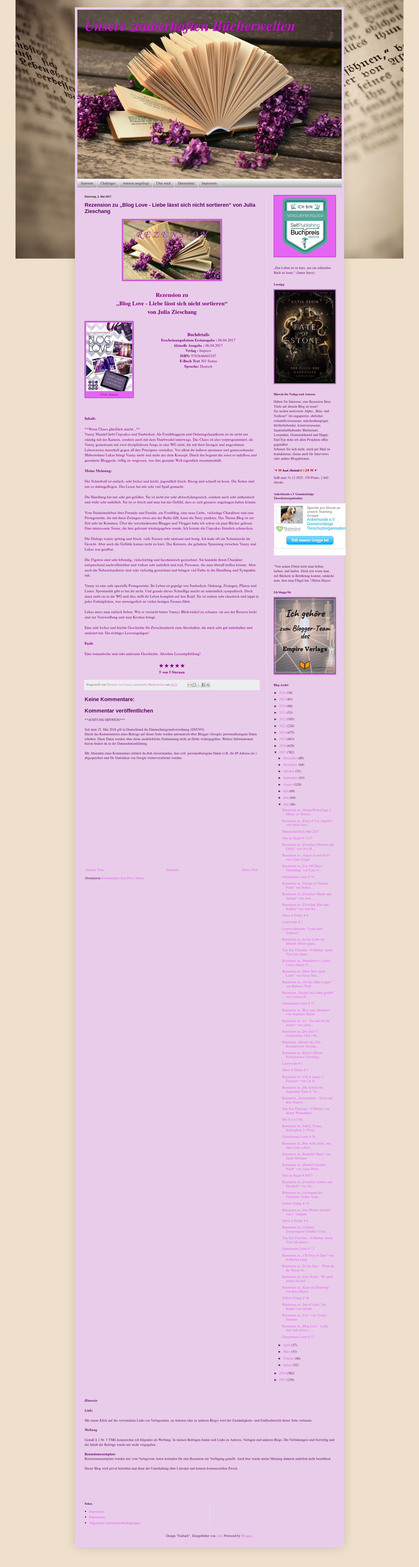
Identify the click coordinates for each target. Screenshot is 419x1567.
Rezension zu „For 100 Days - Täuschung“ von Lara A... (302, 867)
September (291, 777)
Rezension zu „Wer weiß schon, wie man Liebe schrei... (306, 1145)
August (288, 784)
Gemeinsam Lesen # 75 (298, 1003)
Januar (288, 1364)
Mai (286, 804)
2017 (283, 752)
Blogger (246, 1535)
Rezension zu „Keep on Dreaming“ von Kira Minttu (306, 1289)
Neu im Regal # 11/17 (297, 838)
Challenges (108, 183)
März (287, 1351)
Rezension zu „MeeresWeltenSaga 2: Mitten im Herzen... (307, 811)
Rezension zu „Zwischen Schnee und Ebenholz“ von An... (307, 1183)
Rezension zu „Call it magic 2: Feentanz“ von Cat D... (303, 1078)
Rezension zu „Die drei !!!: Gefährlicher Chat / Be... (301, 1033)
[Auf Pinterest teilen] (208, 684)
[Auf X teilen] (198, 684)
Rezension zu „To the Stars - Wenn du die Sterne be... (308, 1268)
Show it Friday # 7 (295, 1070)
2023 (283, 712)
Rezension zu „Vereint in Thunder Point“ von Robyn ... (305, 885)
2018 (283, 745)
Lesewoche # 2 (292, 921)
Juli (286, 791)
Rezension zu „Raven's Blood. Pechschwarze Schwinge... (302, 1054)
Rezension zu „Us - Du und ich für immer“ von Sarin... (306, 1022)
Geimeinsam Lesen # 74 (298, 1136)
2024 (283, 706)
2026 (283, 692)
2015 (283, 1379)
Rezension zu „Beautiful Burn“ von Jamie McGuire (306, 1156)
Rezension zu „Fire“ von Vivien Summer (304, 1317)
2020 (283, 732)
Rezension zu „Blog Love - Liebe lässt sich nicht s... (305, 1328)
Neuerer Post (95, 869)
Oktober (289, 771)
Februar (289, 1358)
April (287, 1345)
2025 (283, 699)
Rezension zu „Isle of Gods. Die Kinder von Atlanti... (304, 1306)
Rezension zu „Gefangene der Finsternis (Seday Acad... (302, 1194)
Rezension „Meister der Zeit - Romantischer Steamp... (302, 1044)
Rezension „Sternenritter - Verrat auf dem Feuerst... (307, 1100)
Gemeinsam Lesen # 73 (298, 1248)
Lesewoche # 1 (292, 1063)
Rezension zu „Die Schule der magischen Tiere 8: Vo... (302, 1089)
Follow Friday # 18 (295, 1298)
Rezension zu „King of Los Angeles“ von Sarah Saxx (307, 822)
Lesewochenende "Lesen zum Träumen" (302, 930)
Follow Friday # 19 (295, 1203)
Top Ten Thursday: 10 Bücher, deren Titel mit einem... (307, 952)
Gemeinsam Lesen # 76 (298, 876)
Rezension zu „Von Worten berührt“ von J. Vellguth (306, 1212)
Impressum (209, 183)
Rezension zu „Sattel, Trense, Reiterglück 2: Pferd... (302, 1128)
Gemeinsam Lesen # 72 (298, 1336)
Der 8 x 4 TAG (292, 1119)
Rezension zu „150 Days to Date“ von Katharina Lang (308, 1257)
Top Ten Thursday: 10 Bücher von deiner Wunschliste (306, 1110)
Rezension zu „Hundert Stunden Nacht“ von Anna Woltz (304, 1166)
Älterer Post (250, 869)
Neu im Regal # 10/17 (297, 1175)
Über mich (163, 183)
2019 (283, 738)
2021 (283, 725)
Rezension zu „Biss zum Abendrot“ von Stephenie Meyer (306, 1012)
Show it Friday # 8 (295, 915)
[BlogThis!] (194, 684)
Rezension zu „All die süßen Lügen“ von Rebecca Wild (307, 984)
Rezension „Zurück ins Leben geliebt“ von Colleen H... (308, 994)
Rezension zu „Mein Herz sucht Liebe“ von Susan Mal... (303, 973)
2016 (283, 1373)
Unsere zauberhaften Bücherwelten (190, 25)
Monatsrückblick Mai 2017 (300, 831)
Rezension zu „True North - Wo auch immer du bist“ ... (307, 1278)
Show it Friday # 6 (295, 1220)
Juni (286, 797)
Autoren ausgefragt (136, 183)
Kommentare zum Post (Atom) (123, 878)
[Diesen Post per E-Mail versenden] (189, 684)
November (290, 764)
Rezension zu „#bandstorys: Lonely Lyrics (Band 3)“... (306, 962)
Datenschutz (186, 183)
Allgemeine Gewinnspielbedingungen (114, 1522)
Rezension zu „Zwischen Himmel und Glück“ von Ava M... (308, 846)
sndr (219, 1535)
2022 (283, 719)
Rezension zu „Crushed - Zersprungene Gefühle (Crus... (305, 1229)
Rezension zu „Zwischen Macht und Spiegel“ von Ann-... (306, 896)
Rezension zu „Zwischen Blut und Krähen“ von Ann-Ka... (305, 906)
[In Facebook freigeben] (203, 684)
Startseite (87, 183)
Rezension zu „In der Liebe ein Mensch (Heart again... (303, 941)
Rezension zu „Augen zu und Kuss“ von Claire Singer (306, 857)
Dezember (290, 758)
